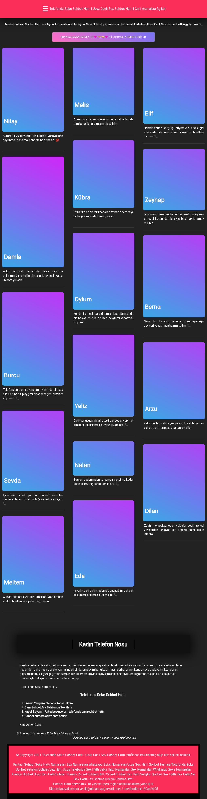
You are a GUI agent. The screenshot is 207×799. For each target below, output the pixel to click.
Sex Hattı (183, 774)
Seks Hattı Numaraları (50, 764)
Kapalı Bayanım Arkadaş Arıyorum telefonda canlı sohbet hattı (64, 711)
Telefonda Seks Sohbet (85, 737)
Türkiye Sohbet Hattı (119, 779)
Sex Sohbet (96, 779)
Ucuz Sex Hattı (137, 764)
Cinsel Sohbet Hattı (91, 774)
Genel (38, 724)
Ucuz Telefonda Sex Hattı (81, 769)
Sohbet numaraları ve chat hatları (46, 716)
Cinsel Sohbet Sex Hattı (122, 774)
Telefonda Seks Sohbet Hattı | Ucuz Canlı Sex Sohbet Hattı (83, 755)
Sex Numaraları (77, 764)
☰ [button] (45, 9)
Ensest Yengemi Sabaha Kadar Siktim (49, 703)
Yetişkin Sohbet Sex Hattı (44, 769)
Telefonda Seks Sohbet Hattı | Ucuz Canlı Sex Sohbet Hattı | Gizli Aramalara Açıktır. (108, 9)
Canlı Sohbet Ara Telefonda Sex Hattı (48, 707)
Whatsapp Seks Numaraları (108, 764)
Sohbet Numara (160, 764)
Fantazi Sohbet (23, 764)
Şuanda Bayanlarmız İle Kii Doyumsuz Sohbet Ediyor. (103, 36)
